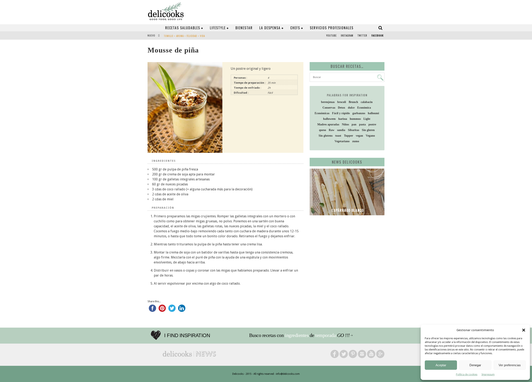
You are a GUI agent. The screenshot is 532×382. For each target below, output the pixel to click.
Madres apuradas (328, 124)
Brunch (353, 102)
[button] (524, 330)
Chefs (295, 27)
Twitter (362, 35)
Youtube (331, 35)
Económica (364, 107)
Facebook (377, 35)
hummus (355, 118)
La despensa (270, 27)
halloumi (373, 113)
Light (366, 118)
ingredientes (296, 335)
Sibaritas (353, 130)
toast (338, 135)
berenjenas (328, 102)
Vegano (370, 135)
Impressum (488, 374)
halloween (329, 118)
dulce (351, 107)
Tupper (348, 135)
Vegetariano (342, 141)
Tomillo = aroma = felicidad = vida (184, 36)
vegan (359, 135)
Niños (345, 124)
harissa (342, 118)
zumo (355, 141)
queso (322, 130)
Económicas (322, 113)
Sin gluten (368, 130)
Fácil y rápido (341, 113)
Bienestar (244, 27)
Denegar (475, 365)
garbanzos (358, 113)
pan (354, 124)
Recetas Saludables (182, 27)
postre (372, 124)
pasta (362, 124)
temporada (325, 335)
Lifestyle (218, 27)
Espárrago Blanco (347, 210)
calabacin (367, 102)
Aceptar (441, 365)
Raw (331, 130)
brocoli (341, 102)
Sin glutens (325, 135)
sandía (341, 130)
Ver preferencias (510, 365)
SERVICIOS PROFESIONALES (331, 27)
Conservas (329, 107)
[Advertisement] (346, 250)
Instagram (347, 35)
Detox (341, 107)
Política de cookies (466, 374)
